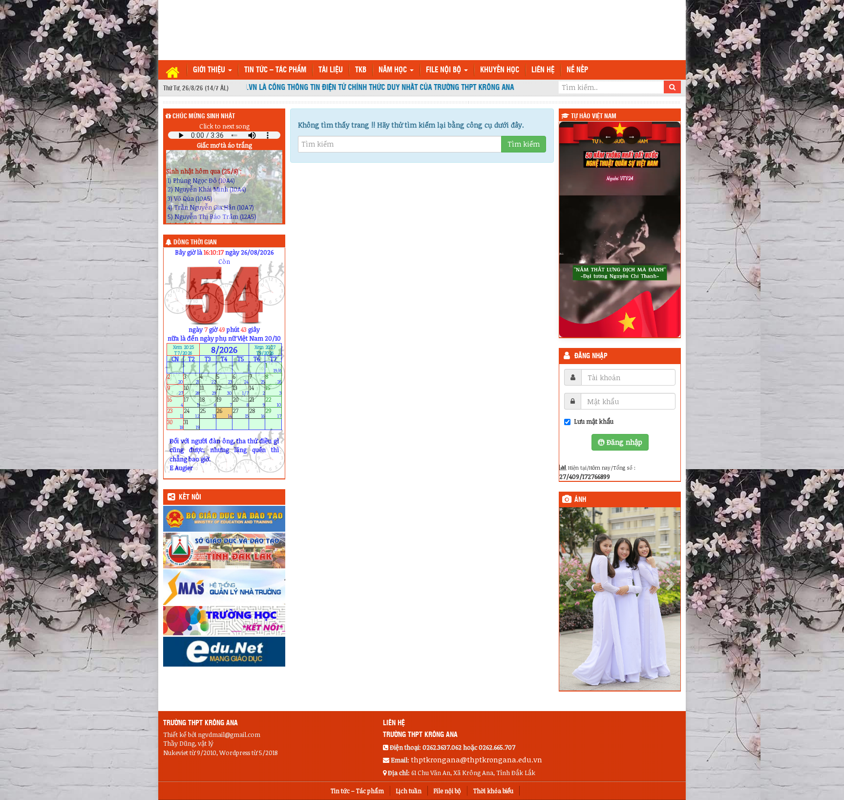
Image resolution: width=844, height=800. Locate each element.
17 (192, 401)
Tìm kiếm (523, 144)
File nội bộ (444, 70)
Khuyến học (499, 70)
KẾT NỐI (190, 497)
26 (224, 412)
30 (175, 424)
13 (240, 390)
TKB (360, 70)
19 (224, 401)
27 (240, 412)
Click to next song (224, 126)
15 (273, 390)
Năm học (394, 70)
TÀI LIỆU (330, 70)
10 (192, 390)
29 (273, 412)
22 (273, 401)
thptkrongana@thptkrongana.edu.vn (476, 773)
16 (175, 401)
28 (257, 412)
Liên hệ (542, 70)
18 (208, 401)
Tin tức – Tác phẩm (275, 70)
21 (257, 401)
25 (208, 412)
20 (240, 401)
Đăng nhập (591, 356)
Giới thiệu (210, 70)
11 (208, 390)
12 (224, 390)
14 (257, 390)
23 (175, 412)
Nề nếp (577, 70)
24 (192, 412)
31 (192, 424)
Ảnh (580, 500)
